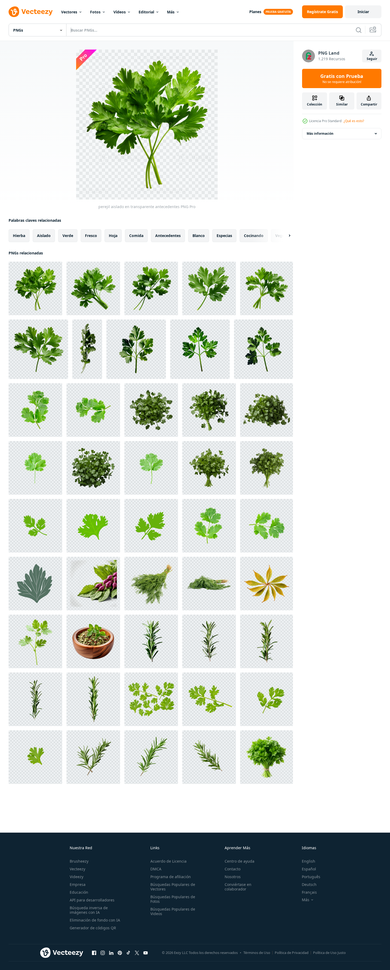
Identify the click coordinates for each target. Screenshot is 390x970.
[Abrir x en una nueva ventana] (137, 952)
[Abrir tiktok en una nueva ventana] (128, 952)
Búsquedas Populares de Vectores (172, 887)
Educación (79, 892)
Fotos (95, 11)
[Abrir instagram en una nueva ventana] (103, 952)
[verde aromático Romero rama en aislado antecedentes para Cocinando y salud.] (151, 757)
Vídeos (119, 11)
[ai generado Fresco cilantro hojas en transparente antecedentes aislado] (151, 410)
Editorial (146, 11)
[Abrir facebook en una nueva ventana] (94, 952)
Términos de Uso (256, 952)
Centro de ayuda (239, 861)
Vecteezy (77, 868)
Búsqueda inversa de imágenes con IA (89, 910)
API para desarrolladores (92, 900)
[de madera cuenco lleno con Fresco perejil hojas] (93, 641)
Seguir (372, 59)
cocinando (253, 235)
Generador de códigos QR (93, 927)
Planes (255, 11)
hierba (19, 235)
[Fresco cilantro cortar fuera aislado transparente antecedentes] (87, 349)
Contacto (232, 868)
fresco (91, 235)
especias (224, 235)
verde (67, 235)
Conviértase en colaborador (238, 887)
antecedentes (168, 235)
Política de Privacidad (292, 952)
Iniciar (363, 11)
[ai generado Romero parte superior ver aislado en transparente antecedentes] (151, 641)
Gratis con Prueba (341, 78)
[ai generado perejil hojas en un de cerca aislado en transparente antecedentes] (136, 349)
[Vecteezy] (31, 11)
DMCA (155, 868)
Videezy (76, 876)
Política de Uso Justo (329, 952)
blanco (198, 235)
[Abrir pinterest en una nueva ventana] (120, 952)
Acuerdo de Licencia (168, 861)
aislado (44, 235)
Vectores (69, 11)
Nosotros (233, 876)
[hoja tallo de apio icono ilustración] (35, 583)
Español (309, 868)
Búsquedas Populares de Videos (172, 911)
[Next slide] (285, 235)
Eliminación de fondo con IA (95, 920)
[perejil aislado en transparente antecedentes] (35, 288)
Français (309, 892)
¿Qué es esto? (354, 121)
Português (311, 876)
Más (170, 11)
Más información (320, 133)
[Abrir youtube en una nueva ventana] (145, 952)
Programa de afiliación (170, 876)
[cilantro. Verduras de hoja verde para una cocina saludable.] (35, 525)
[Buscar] (358, 30)
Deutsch (309, 884)
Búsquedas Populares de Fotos (172, 899)
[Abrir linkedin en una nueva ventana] (111, 952)
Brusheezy (79, 861)
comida (136, 235)
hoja (113, 235)
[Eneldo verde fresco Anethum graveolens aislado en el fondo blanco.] (151, 583)
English (308, 861)
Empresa (78, 884)
